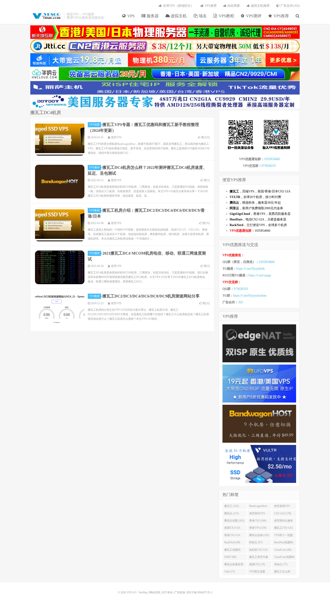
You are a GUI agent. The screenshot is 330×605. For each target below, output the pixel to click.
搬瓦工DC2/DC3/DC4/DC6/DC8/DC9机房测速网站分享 (151, 296)
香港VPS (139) (257, 527)
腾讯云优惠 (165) (234, 520)
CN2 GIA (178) (282, 513)
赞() (205, 137)
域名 (202, 16)
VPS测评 (253, 16)
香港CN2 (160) (257, 520)
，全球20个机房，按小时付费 (255, 197)
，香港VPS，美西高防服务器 (260, 214)
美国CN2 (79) (257, 564)
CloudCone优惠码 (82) (284, 557)
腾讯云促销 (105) (259, 535)
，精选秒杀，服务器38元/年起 (255, 202)
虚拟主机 (178, 16)
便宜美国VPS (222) (282, 506)
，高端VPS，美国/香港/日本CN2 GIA (260, 191)
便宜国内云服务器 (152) (283, 521)
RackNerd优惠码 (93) (283, 543)
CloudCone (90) (282, 549)
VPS (130, 16)
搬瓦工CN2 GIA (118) (283, 528)
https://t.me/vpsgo (260, 275)
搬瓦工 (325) (231, 506)
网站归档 (154, 592)
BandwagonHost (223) (258, 506)
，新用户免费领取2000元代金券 (256, 208)
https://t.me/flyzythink (250, 268)
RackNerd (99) (232, 542)
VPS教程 (226, 16)
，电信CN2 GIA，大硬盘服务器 (258, 219)
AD (240, 302)
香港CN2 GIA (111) (232, 536)
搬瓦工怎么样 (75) (282, 572)
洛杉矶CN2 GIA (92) (258, 550)
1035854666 (272, 159)
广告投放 (179, 592)
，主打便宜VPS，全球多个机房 (258, 225)
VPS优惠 (94, 124)
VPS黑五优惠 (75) (257, 572)
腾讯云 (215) (231, 513)
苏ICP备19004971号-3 (199, 592)
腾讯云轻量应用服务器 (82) (233, 565)
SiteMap (143, 592)
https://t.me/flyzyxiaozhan (249, 295)
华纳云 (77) (280, 564)
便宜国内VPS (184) (257, 514)
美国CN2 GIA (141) (232, 528)
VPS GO (46, 16)
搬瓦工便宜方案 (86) (258, 557)
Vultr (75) (229, 571)
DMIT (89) (230, 557)
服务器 (152, 16)
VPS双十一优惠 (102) (283, 536)
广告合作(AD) (289, 5)
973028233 (269, 165)
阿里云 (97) (255, 542)
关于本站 (167, 592)
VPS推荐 (280, 16)
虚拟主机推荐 (260, 5)
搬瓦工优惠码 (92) (232, 550)
